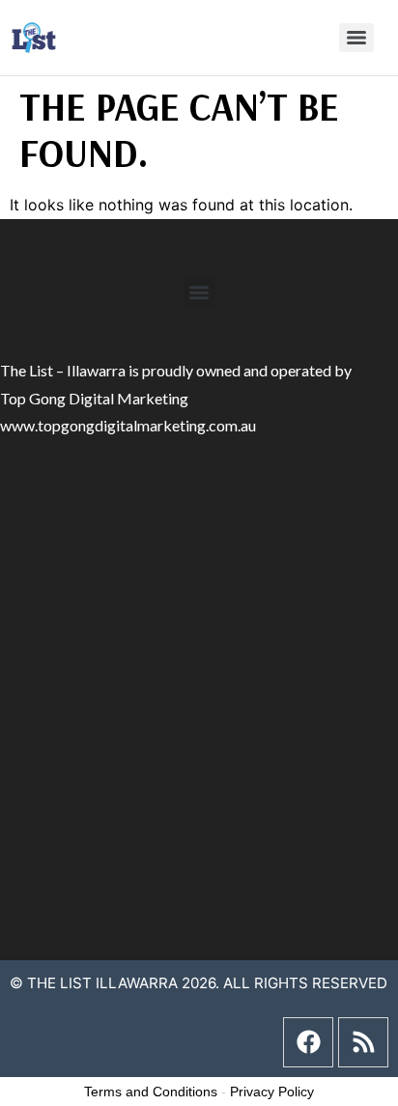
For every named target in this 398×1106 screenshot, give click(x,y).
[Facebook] (308, 1042)
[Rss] (363, 1042)
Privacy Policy (272, 1091)
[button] (199, 293)
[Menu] (356, 37)
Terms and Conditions (150, 1091)
